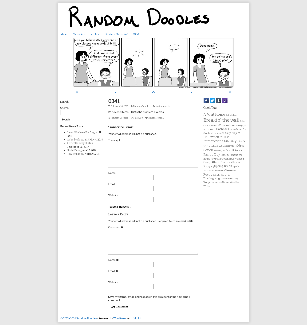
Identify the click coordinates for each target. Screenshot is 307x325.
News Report (219, 150)
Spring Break (223, 166)
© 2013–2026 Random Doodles (78, 318)
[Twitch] (225, 100)
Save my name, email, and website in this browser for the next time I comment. (149, 298)
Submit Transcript (120, 206)
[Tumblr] (218, 100)
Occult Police (234, 150)
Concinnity (214, 125)
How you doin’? (75, 153)
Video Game (222, 182)
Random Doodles (119, 118)
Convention (226, 125)
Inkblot (137, 318)
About (64, 34)
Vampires (208, 182)
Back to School (231, 115)
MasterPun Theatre (215, 146)
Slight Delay (74, 150)
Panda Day (211, 154)
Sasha (160, 118)
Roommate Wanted (232, 158)
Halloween (211, 137)
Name (112, 173)
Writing (207, 186)
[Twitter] (212, 100)
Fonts (232, 129)
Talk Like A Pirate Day (222, 175)
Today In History (229, 178)
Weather (235, 182)
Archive (95, 34)
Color (206, 125)
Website (113, 195)
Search (64, 108)
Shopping (208, 166)
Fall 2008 (138, 118)
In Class (224, 137)
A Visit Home (214, 114)
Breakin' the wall (221, 120)
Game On (240, 129)
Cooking (238, 125)
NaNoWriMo (230, 146)
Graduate (208, 133)
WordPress (119, 318)
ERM (136, 34)
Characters (79, 34)
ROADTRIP (216, 159)
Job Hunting (229, 141)
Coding (242, 121)
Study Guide (219, 170)
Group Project (231, 133)
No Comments (163, 106)
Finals (212, 129)
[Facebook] (206, 100)
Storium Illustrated (116, 34)
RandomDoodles (141, 106)
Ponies (224, 154)
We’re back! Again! (78, 139)
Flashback (222, 129)
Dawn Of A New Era (78, 132)
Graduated (219, 133)
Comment (116, 227)
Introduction (212, 141)
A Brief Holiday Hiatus (80, 143)
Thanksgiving (211, 178)
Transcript (114, 140)
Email (111, 184)
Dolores (152, 118)
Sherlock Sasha (230, 162)
